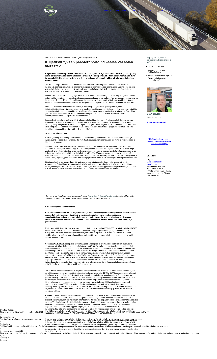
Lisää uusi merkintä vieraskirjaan (154, 163)
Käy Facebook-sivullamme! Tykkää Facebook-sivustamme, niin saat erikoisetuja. (159, 141)
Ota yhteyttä (153, 114)
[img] (108, 25)
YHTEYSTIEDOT (164, 11)
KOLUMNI (148, 11)
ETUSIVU (108, 11)
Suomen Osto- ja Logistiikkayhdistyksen (102, 196)
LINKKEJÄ (135, 11)
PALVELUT (121, 11)
